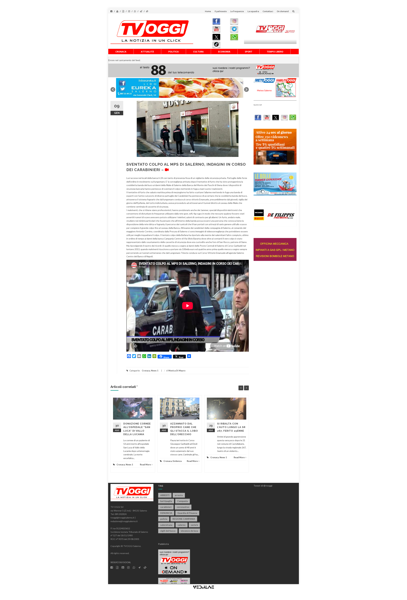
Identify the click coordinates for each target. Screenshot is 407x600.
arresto (179, 495)
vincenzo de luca (189, 530)
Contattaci (268, 11)
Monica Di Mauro (176, 370)
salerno (182, 525)
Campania (182, 501)
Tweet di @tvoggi (263, 485)
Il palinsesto (221, 11)
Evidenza (177, 461)
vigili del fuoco (168, 530)
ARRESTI (164, 495)
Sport (248, 51)
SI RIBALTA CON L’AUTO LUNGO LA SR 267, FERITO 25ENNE (231, 427)
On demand (283, 11)
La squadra (253, 11)
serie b (194, 525)
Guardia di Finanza (187, 513)
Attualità (147, 51)
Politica (173, 51)
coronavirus (183, 507)
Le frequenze (237, 11)
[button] (112, 89)
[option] (179, 88)
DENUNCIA (166, 513)
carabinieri (166, 507)
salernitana (166, 525)
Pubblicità (163, 544)
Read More (145, 464)
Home (208, 11)
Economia (224, 51)
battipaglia (166, 501)
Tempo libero (275, 51)
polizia (163, 518)
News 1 (154, 370)
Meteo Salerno (264, 90)
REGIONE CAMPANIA (183, 518)
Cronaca (120, 51)
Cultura (198, 51)
